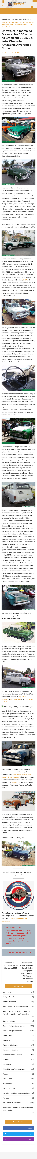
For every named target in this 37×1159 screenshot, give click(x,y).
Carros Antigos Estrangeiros (14, 1026)
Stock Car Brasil (9, 1088)
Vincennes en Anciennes (12, 1103)
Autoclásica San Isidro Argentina (15, 1006)
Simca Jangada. (13, 777)
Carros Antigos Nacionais (12, 1031)
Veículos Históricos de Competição (16, 1093)
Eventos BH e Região (10, 1045)
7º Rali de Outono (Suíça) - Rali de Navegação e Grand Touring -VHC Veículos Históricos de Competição (26, 973)
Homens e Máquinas (10, 1050)
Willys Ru (16, 774)
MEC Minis (7, 1064)
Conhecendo (8, 1040)
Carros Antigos (9, 1021)
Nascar (5, 1074)
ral (20, 774)
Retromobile (7, 1083)
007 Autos (7, 992)
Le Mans (6, 1059)
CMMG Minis (7, 1035)
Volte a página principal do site (18, 952)
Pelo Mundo (7, 1079)
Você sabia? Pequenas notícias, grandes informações (18, 1108)
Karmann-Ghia (15, 699)
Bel (24, 280)
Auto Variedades (9, 1002)
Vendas (6, 1098)
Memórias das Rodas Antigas (14, 1069)
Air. (27, 280)
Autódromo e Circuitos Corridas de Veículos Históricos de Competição (16, 1012)
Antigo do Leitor (9, 997)
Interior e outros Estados (12, 1055)
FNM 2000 (16, 782)
